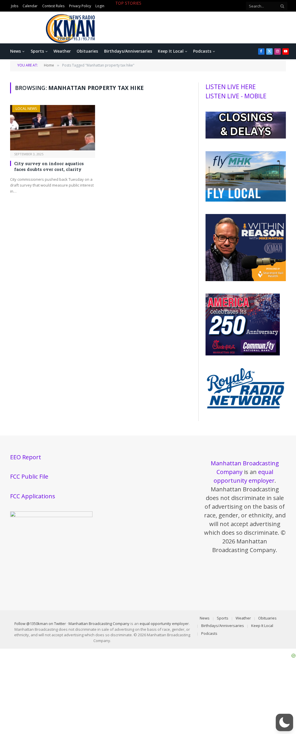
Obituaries (87, 51)
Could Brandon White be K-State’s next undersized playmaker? (166, 9)
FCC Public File (29, 476)
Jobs (14, 5)
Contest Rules (53, 5)
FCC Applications (32, 496)
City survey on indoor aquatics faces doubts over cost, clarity (49, 166)
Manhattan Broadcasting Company (99, 623)
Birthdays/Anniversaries (128, 51)
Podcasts (202, 51)
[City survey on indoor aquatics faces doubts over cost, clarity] (52, 127)
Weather (62, 51)
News (15, 51)
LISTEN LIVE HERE (231, 87)
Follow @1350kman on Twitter (40, 623)
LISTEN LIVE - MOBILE (236, 96)
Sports (37, 51)
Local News (26, 108)
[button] (284, 722)
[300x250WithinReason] (246, 279)
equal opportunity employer (164, 623)
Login (99, 5)
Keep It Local (171, 51)
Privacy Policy (80, 5)
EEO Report (25, 457)
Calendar (30, 5)
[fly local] (246, 200)
